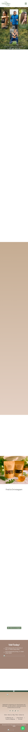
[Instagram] (13, 711)
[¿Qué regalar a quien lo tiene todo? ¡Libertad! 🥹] (14, 601)
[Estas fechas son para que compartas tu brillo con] (14, 584)
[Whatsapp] (18, 711)
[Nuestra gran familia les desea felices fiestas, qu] (14, 568)
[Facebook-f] (10, 711)
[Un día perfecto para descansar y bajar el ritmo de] (14, 551)
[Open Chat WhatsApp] (23, 728)
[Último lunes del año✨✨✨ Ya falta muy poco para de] (14, 535)
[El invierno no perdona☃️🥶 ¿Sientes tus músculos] (14, 617)
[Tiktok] (15, 711)
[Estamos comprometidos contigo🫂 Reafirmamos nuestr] (14, 502)
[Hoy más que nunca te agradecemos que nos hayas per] (14, 518)
